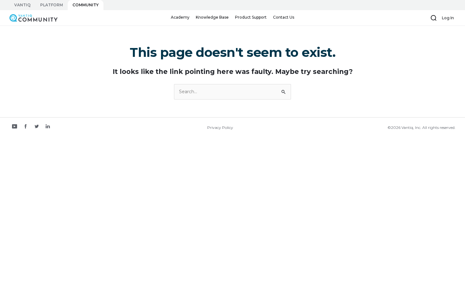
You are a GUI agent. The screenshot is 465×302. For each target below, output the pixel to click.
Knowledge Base (212, 17)
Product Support (251, 17)
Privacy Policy (220, 127)
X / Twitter (36, 127)
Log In (448, 17)
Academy (180, 17)
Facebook (25, 127)
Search (433, 18)
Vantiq (22, 5)
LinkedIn (47, 127)
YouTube (14, 127)
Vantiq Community (30, 18)
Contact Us (283, 17)
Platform (51, 5)
